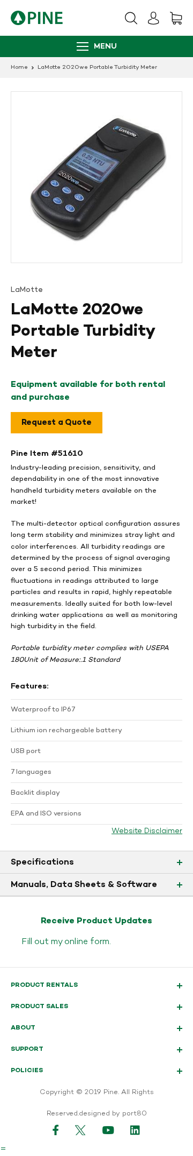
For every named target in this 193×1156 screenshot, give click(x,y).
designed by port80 (113, 1114)
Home (19, 68)
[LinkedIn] (135, 1130)
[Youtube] (108, 1130)
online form (86, 942)
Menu (105, 47)
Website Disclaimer (147, 831)
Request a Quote (56, 422)
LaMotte (27, 290)
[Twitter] (80, 1130)
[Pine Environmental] (37, 18)
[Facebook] (56, 1130)
